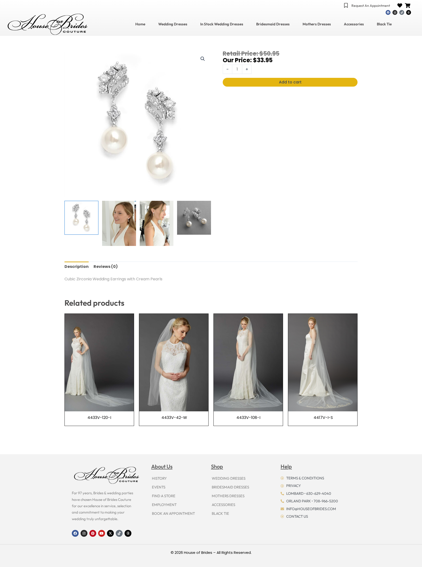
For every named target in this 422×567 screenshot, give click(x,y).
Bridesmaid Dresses (273, 24)
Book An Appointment (173, 513)
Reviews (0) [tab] (106, 266)
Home (140, 24)
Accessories (354, 24)
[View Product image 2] (119, 223)
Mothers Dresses (317, 24)
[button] (202, 58)
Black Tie (384, 24)
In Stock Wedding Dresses (221, 24)
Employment (164, 504)
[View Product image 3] (157, 223)
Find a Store (163, 496)
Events (158, 487)
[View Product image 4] (194, 218)
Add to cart (290, 82)
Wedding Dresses (172, 24)
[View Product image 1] (81, 218)
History (159, 478)
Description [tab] (76, 266)
